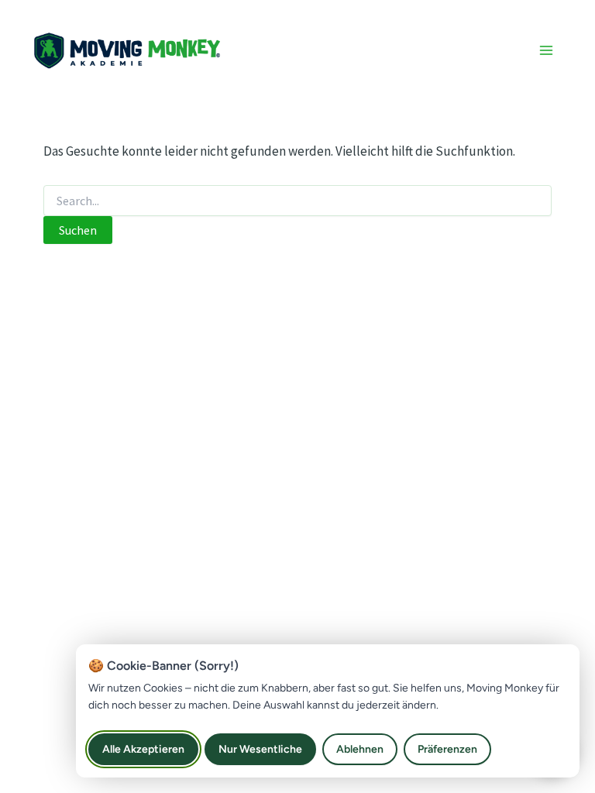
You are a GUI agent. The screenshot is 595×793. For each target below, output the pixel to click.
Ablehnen (359, 749)
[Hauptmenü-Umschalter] (547, 50)
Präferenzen (447, 749)
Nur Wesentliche (260, 749)
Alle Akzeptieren (143, 749)
